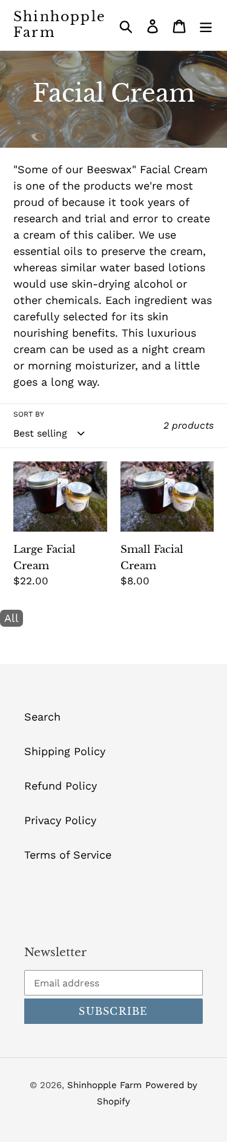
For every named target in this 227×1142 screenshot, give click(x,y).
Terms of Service (67, 854)
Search (42, 716)
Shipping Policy (64, 751)
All (11, 618)
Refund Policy (60, 785)
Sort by (28, 414)
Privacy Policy (60, 820)
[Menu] (205, 25)
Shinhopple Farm (59, 25)
